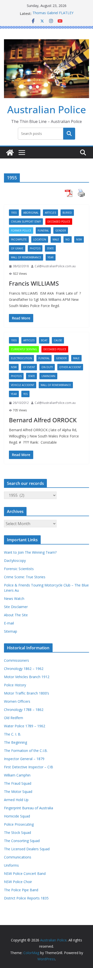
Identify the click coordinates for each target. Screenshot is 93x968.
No (67, 239)
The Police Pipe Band (21, 890)
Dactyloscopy (15, 560)
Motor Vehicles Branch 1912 (26, 676)
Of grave (17, 248)
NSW (79, 239)
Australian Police (46, 109)
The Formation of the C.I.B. (26, 750)
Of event (29, 367)
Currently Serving (24, 349)
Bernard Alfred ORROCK (43, 420)
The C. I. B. (12, 734)
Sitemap (10, 631)
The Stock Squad (17, 832)
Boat (44, 340)
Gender (60, 230)
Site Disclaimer (16, 606)
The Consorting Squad (22, 840)
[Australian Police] (10, 152)
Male (56, 239)
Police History (15, 685)
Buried (67, 212)
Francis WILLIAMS (34, 283)
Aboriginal (30, 212)
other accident (70, 367)
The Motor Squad (18, 791)
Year (51, 257)
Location (39, 239)
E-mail (9, 623)
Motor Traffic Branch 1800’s (26, 693)
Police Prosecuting (19, 824)
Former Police (21, 230)
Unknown (48, 376)
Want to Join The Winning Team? (30, 552)
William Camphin (17, 775)
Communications (17, 857)
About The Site (16, 615)
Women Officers (17, 701)
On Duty (47, 367)
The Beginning (15, 742)
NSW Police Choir (18, 881)
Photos (35, 248)
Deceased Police (58, 221)
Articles (50, 212)
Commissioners (16, 660)
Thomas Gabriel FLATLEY (52, 13)
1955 (14, 212)
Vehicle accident (22, 385)
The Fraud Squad (17, 783)
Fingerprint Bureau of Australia (28, 808)
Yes (25, 394)
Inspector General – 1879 (24, 758)
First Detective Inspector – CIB (28, 767)
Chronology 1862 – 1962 (23, 668)
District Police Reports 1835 (26, 898)
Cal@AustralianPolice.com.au (55, 266)
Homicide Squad (17, 816)
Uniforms (11, 865)
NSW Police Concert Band (25, 873)
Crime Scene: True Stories (24, 577)
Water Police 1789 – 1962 (24, 726)
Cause (58, 340)
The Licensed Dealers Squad (27, 849)
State (50, 248)
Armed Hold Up (16, 799)
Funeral (43, 230)
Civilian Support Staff (26, 221)
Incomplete (19, 239)
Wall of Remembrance (26, 257)
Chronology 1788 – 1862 (23, 709)
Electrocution (21, 358)
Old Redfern (13, 717)
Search (69, 133)
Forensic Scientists (19, 568)
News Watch (14, 598)
